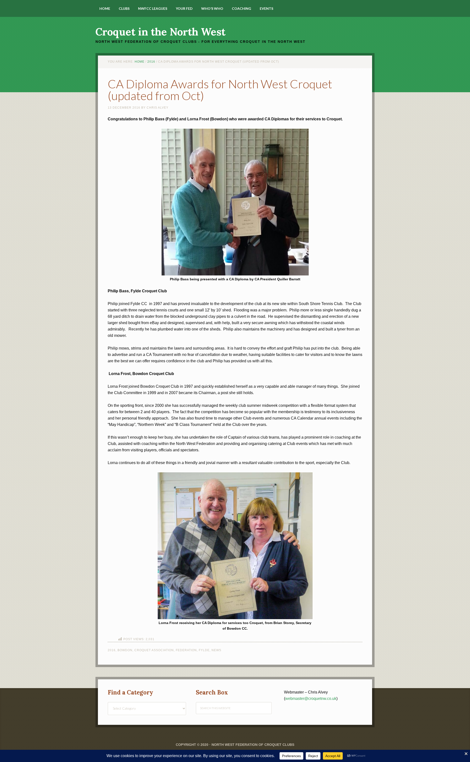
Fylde (204, 650)
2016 (112, 650)
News (216, 650)
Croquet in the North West (160, 31)
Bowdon (125, 650)
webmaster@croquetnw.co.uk (310, 698)
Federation (186, 650)
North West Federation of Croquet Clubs (253, 745)
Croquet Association (154, 650)
